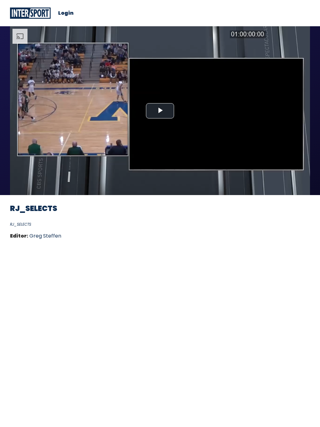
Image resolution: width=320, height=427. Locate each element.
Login (65, 13)
